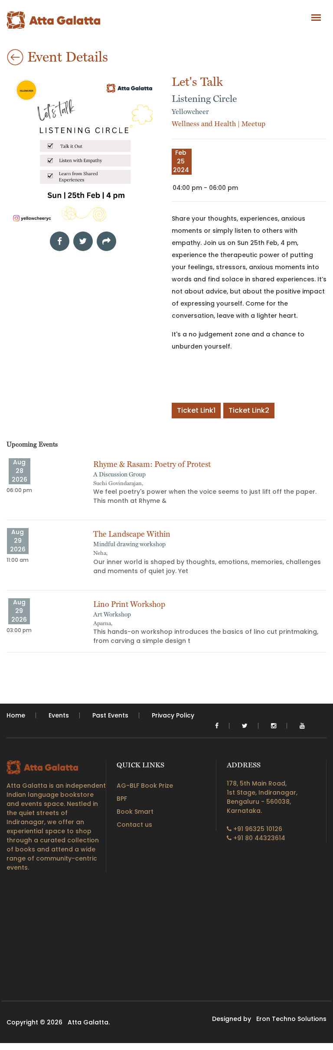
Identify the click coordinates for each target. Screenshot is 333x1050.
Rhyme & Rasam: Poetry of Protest (152, 464)
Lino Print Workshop (129, 604)
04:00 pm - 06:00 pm (205, 187)
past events (110, 715)
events (59, 715)
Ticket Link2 (249, 410)
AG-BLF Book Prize (145, 785)
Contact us (134, 824)
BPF (122, 798)
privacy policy (173, 715)
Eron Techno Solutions (291, 1018)
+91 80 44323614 (258, 838)
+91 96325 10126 (257, 829)
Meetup (253, 124)
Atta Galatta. (89, 1022)
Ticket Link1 (196, 410)
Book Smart (135, 811)
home (16, 715)
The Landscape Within (131, 533)
